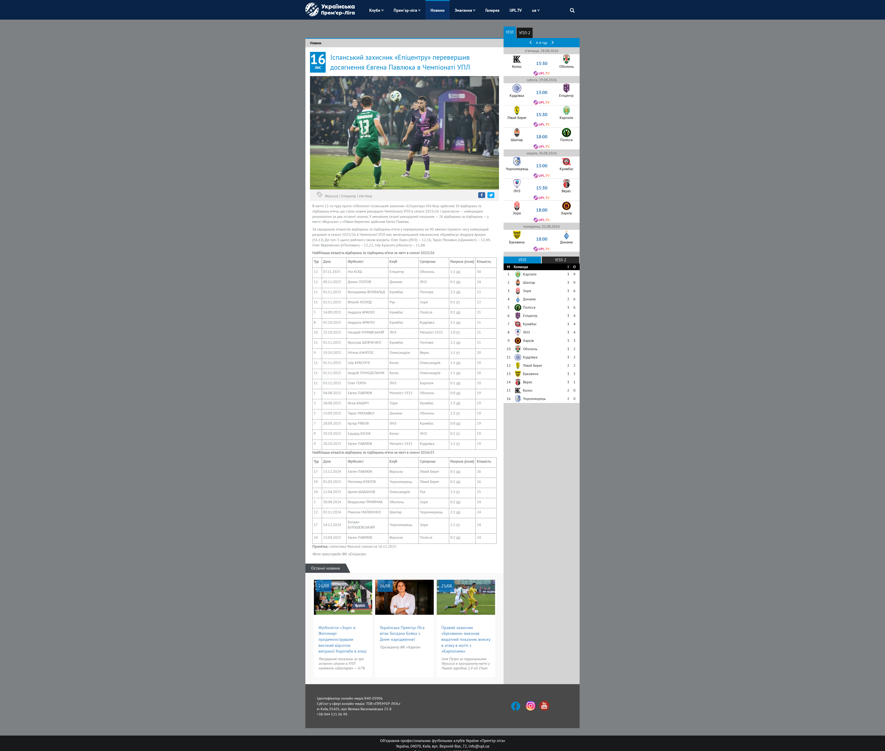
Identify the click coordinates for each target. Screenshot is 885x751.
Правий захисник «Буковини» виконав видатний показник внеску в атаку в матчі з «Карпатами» (465, 639)
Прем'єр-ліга (405, 10)
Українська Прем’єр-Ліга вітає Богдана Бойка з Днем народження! (402, 633)
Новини (438, 10)
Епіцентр (348, 196)
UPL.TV (516, 10)
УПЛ (509, 32)
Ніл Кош (365, 196)
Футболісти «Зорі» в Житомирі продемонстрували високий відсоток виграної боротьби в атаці (343, 639)
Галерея (492, 10)
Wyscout (331, 196)
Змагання (463, 10)
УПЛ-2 (524, 32)
